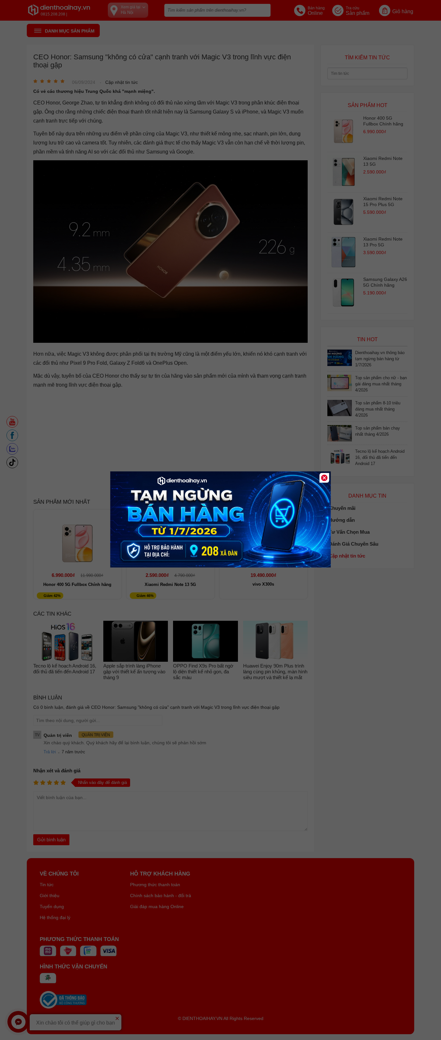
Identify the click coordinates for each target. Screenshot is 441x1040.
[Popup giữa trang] (220, 566)
